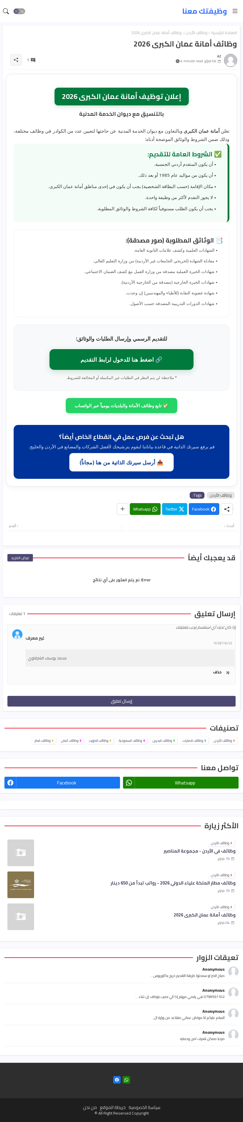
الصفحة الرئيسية (224, 32)
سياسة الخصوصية (144, 1107)
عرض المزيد (20, 557)
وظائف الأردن (196, 32)
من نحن (90, 1107)
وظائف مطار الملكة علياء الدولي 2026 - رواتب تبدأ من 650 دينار (173, 883)
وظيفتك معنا (204, 11)
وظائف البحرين (162, 741)
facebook (66, 782)
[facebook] (117, 1080)
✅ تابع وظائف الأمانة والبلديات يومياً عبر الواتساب (121, 405)
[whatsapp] (126, 1080)
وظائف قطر (43, 741)
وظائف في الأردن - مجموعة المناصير (200, 851)
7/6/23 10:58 (222, 643)
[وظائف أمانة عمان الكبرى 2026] (20, 916)
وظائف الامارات (193, 741)
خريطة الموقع (113, 1107)
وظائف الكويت (98, 741)
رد (227, 671)
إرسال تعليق (121, 701)
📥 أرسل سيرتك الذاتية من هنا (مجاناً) (121, 462)
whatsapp (185, 782)
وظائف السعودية (130, 741)
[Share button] (122, 509)
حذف (217, 671)
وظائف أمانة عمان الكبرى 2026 (205, 915)
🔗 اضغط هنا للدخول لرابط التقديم (121, 359)
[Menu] (235, 11)
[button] (19, 11)
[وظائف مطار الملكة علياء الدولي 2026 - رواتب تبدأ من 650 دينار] (20, 884)
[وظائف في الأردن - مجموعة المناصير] (20, 853)
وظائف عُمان (70, 741)
